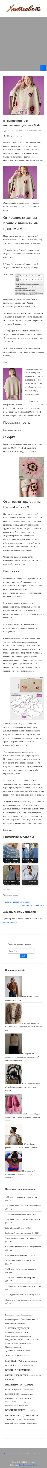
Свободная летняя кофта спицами (21, 1238)
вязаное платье (23, 1397)
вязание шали (28, 1389)
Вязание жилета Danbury (17, 1255)
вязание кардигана (16, 1375)
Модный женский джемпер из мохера (24, 1277)
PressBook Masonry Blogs (28, 1465)
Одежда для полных (11, 1343)
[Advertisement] (23, 40)
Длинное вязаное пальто (17, 1214)
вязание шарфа (27, 1394)
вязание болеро (28, 1365)
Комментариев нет (34, 130)
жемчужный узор (29, 1419)
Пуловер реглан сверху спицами (22, 1269)
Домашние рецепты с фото (16, 1332)
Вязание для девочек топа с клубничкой (24, 1246)
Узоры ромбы (24, 1356)
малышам (22, 1423)
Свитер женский (13, 1346)
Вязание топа (29, 1319)
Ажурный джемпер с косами (20, 1294)
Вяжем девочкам (12, 1314)
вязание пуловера (19, 1384)
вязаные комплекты (11, 1405)
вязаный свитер (14, 1415)
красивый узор (11, 1423)
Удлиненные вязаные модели (18, 1350)
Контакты (10, 1453)
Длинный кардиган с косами (19, 1233)
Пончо (8, 889)
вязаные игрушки (23, 1402)
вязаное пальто (9, 1398)
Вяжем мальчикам (26, 1315)
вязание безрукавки (14, 1365)
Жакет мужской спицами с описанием (24, 1299)
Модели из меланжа (11, 1336)
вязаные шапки (23, 1405)
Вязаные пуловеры (17, 1328)
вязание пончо (9, 1379)
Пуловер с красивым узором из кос (22, 1197)
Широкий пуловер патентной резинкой (24, 1286)
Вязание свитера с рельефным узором (23, 1219)
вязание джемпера (17, 1369)
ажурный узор (14, 1360)
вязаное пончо (12, 895)
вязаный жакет (15, 1409)
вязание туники (13, 1389)
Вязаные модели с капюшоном (15, 1323)
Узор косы (12, 1355)
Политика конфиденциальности (27, 1453)
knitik (20, 130)
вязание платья (35, 1375)
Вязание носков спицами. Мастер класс (24, 1205)
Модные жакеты (32, 1339)
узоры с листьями (31, 1423)
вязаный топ (32, 1415)
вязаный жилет (33, 1410)
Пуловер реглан (25, 1343)
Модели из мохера (25, 1336)
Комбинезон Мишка (15, 1228)
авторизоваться (10, 922)
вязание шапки (12, 1393)
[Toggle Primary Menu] (43, 68)
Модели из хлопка (14, 1339)
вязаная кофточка (31, 1361)
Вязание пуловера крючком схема (22, 1260)
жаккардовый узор (14, 1419)
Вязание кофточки (12, 1319)
